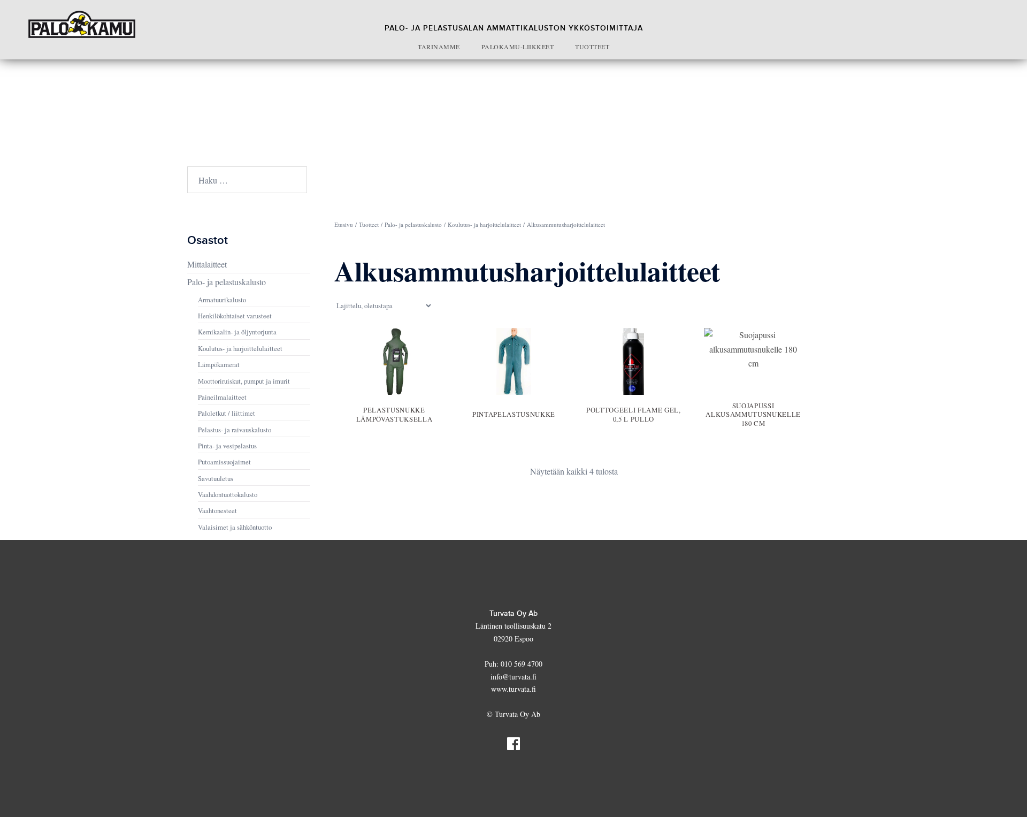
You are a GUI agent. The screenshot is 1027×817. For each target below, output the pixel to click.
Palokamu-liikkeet (517, 46)
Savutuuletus (215, 478)
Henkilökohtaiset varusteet (235, 315)
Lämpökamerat (219, 364)
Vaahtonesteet (217, 510)
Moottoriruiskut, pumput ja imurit (244, 381)
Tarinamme (439, 46)
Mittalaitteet (207, 264)
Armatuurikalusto (222, 299)
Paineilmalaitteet (222, 397)
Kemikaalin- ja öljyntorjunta (237, 332)
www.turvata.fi (513, 689)
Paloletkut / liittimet (226, 413)
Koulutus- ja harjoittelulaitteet (484, 224)
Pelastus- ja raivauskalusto (234, 429)
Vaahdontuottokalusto (227, 494)
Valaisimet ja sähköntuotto (235, 527)
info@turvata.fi (513, 676)
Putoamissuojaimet (224, 462)
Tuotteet (592, 46)
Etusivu (343, 224)
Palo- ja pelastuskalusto (413, 224)
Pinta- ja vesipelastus (227, 446)
